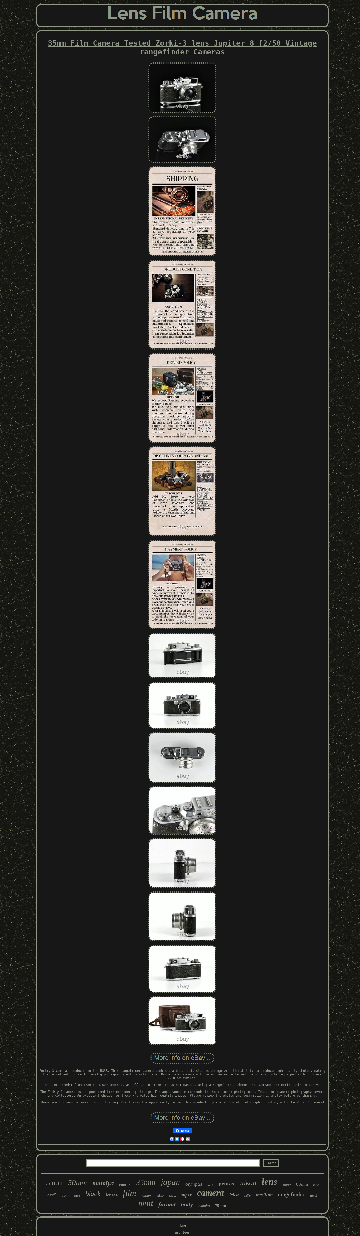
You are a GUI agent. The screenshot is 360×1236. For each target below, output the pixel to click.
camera (210, 1193)
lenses (112, 1195)
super (186, 1195)
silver (287, 1185)
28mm (172, 1196)
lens (269, 1181)
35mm (145, 1182)
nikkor (146, 1196)
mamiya (103, 1183)
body (187, 1204)
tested (65, 1196)
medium (264, 1195)
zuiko (247, 1196)
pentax (226, 1183)
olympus (193, 1184)
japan (170, 1182)
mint (145, 1203)
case (316, 1185)
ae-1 (313, 1195)
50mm (77, 1182)
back (210, 1185)
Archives (182, 1232)
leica (234, 1195)
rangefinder (291, 1194)
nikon (248, 1183)
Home (182, 1225)
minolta (204, 1206)
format (167, 1204)
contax (125, 1184)
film (129, 1193)
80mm (302, 1184)
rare (77, 1195)
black (92, 1194)
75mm (220, 1206)
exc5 (51, 1195)
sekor (160, 1196)
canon (54, 1183)
